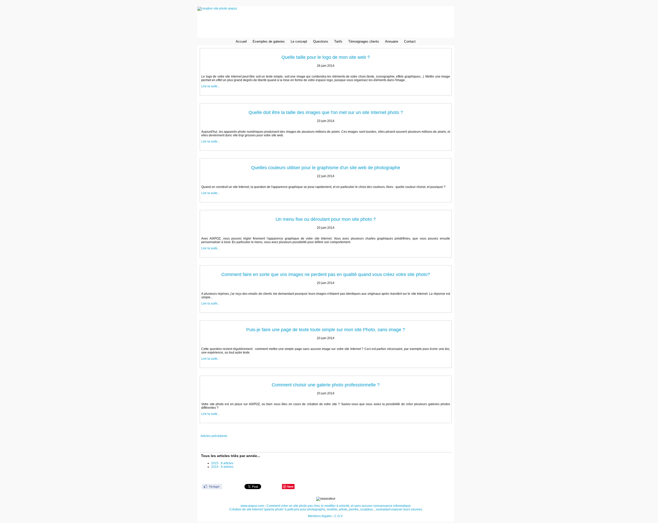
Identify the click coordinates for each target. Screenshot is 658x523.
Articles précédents (213, 436)
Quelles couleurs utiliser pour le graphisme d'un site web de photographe (325, 167)
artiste (343, 509)
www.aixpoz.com (252, 506)
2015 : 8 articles (222, 463)
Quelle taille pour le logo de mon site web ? (325, 57)
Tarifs (338, 41)
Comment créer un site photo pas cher (293, 506)
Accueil (241, 41)
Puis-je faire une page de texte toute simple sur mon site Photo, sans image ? (325, 329)
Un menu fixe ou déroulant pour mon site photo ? (326, 219)
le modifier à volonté (335, 506)
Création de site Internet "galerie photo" (256, 509)
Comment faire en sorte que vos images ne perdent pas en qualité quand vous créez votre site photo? (325, 274)
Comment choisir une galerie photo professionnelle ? (326, 384)
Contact (410, 41)
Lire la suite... (210, 86)
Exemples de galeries (269, 41)
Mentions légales (320, 516)
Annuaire (391, 41)
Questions (320, 41)
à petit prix (292, 509)
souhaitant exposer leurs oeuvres (399, 509)
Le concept (299, 41)
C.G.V (338, 516)
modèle (332, 509)
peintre (354, 509)
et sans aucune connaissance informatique (381, 506)
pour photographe (312, 509)
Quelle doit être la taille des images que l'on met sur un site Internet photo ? (326, 112)
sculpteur (366, 509)
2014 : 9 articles (222, 467)
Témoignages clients (363, 41)
